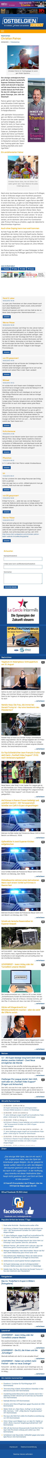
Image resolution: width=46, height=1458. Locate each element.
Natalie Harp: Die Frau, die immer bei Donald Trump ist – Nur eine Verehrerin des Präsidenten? (23, 1270)
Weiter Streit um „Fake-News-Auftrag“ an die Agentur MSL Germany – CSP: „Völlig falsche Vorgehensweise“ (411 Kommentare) (23, 1411)
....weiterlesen (39, 701)
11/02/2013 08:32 (8, 460)
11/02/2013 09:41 (8, 476)
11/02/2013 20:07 (8, 520)
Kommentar (8, 572)
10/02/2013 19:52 (8, 383)
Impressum (14, 1447)
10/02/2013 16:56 (8, 301)
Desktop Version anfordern (23, 1454)
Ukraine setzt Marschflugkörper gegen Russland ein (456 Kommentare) (24, 1405)
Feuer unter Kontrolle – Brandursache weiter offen (21, 1225)
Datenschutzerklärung (29, 1447)
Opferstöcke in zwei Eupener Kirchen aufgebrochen (22, 1261)
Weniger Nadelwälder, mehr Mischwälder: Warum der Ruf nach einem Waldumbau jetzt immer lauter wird (24, 1251)
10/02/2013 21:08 (8, 434)
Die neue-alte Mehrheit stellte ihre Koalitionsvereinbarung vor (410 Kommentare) (24, 1417)
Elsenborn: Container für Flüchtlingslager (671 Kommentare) (20, 1384)
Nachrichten (5, 36)
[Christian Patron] (23, 57)
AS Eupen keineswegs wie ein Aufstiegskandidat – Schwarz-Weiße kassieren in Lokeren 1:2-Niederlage (21, 1109)
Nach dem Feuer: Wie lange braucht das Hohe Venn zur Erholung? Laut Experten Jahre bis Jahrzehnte (23, 1241)
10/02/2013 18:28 (8, 325)
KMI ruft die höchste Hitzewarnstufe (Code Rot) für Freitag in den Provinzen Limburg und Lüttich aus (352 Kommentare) (24, 1430)
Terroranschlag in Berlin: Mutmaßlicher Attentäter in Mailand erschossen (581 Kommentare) (24, 1389)
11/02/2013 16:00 (8, 498)
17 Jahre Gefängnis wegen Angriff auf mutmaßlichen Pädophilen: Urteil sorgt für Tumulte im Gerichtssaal (24, 1116)
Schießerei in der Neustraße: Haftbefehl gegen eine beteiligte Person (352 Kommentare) (24, 1436)
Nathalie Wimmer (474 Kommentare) (17, 1401)
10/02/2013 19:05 (8, 360)
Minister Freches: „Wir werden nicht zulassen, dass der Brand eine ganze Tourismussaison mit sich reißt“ (23, 1246)
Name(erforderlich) (10, 556)
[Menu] (2, 31)
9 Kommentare (14, 42)
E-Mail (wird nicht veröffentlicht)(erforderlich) (19, 564)
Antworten (7, 316)
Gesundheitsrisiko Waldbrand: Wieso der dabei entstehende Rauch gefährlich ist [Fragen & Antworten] (23, 1257)
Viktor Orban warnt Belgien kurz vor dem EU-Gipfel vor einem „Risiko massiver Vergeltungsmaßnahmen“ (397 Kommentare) (23, 1423)
